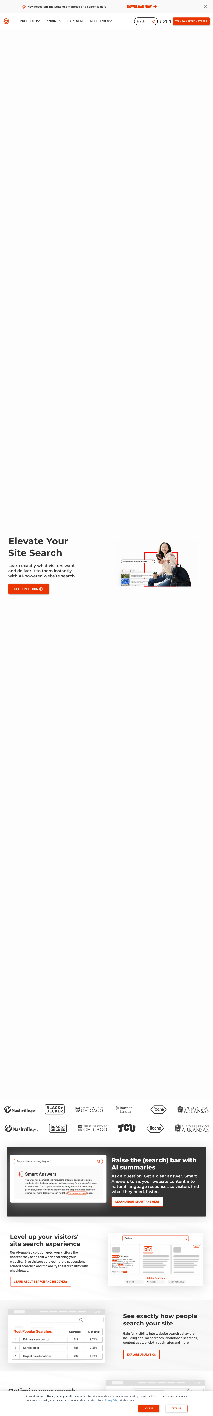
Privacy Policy (111, 1400)
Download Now (139, 6)
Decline (176, 1408)
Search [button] (140, 21)
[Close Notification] (205, 6)
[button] (30, 21)
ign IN (165, 21)
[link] (75, 21)
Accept (148, 1408)
